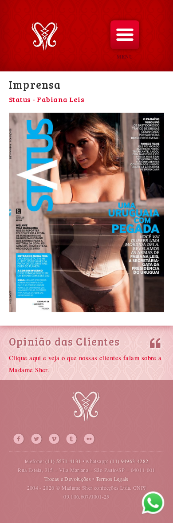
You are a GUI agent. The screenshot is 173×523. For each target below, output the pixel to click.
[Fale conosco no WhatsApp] (153, 503)
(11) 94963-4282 (129, 460)
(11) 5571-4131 (63, 460)
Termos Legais (112, 478)
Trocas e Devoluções (67, 478)
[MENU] (124, 34)
